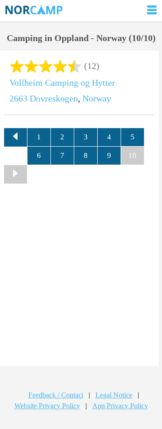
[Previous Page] (15, 137)
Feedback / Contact (55, 395)
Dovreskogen (54, 98)
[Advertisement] (81, 278)
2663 (18, 98)
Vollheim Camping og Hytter (62, 83)
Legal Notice (113, 395)
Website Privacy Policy (47, 406)
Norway (96, 98)
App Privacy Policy (120, 406)
